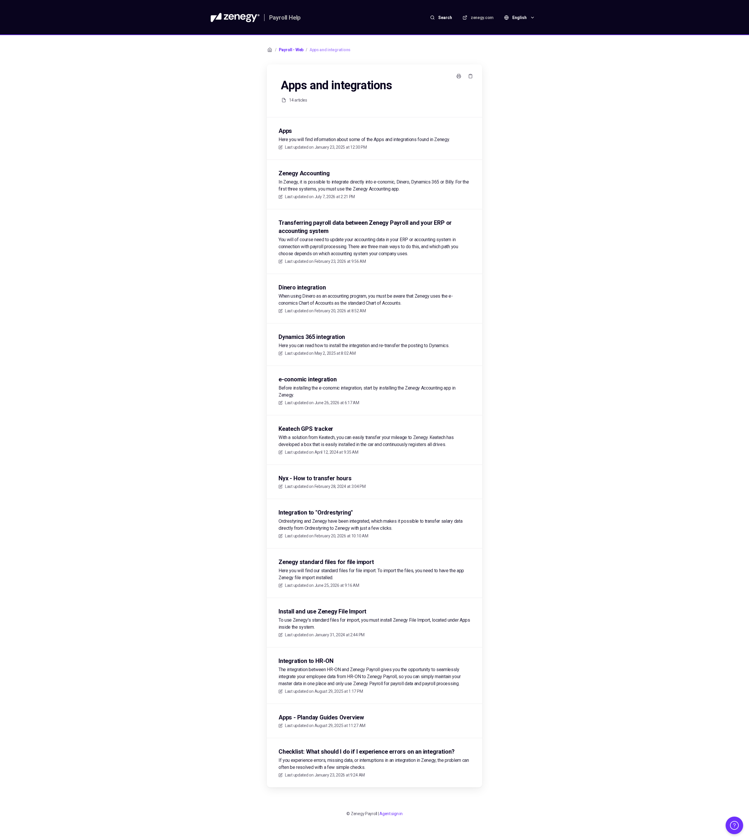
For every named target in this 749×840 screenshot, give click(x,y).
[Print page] (458, 76)
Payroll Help (285, 17)
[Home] (235, 18)
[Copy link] (470, 76)
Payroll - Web (291, 49)
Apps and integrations (330, 49)
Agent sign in (390, 813)
